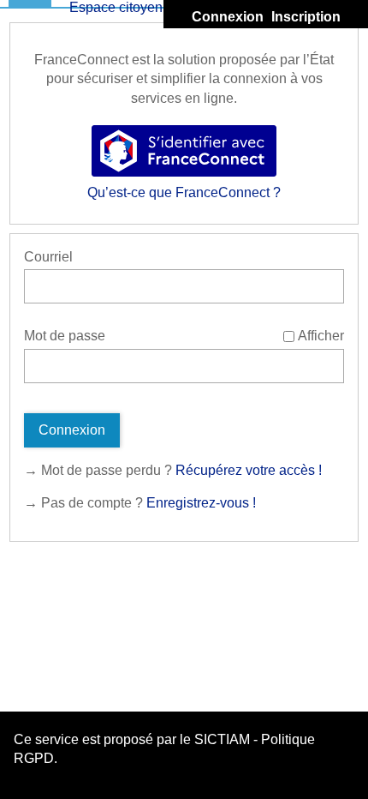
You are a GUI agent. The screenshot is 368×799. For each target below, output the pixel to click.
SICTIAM (222, 739)
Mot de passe (64, 335)
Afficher (321, 335)
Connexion (228, 16)
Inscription (306, 16)
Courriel (48, 256)
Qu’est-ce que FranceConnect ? (184, 192)
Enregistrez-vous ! (201, 503)
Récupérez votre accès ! (248, 470)
